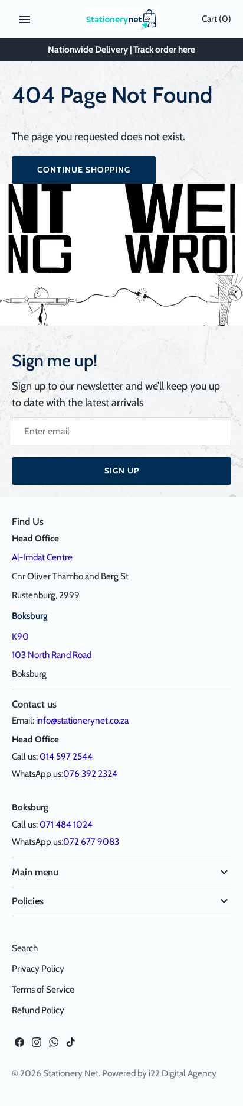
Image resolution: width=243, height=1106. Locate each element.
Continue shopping (83, 169)
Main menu (35, 872)
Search (25, 947)
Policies (28, 901)
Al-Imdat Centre (42, 557)
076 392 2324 (90, 773)
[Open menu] (25, 20)
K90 (20, 636)
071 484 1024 (66, 824)
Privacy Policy (38, 968)
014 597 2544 (66, 756)
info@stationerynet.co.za (82, 720)
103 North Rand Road (51, 654)
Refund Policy (38, 1010)
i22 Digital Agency (182, 1073)
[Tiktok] (70, 1045)
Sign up (121, 470)
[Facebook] (19, 1045)
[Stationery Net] (122, 19)
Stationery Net (70, 1073)
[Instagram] (36, 1045)
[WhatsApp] (53, 1045)
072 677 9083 (91, 841)
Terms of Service (43, 989)
